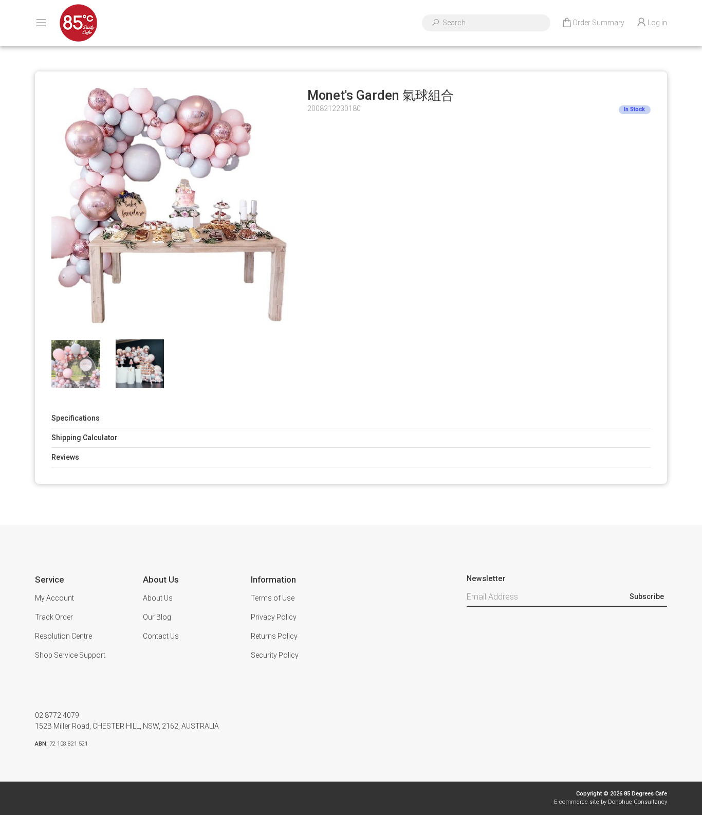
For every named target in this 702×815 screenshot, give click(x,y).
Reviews (65, 457)
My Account (54, 598)
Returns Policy (274, 636)
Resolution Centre (63, 636)
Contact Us (161, 636)
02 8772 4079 (57, 715)
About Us (158, 598)
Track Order (54, 617)
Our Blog (157, 617)
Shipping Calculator (84, 437)
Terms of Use (272, 598)
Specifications (75, 418)
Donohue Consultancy (637, 802)
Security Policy (275, 655)
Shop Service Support (70, 655)
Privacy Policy (274, 617)
